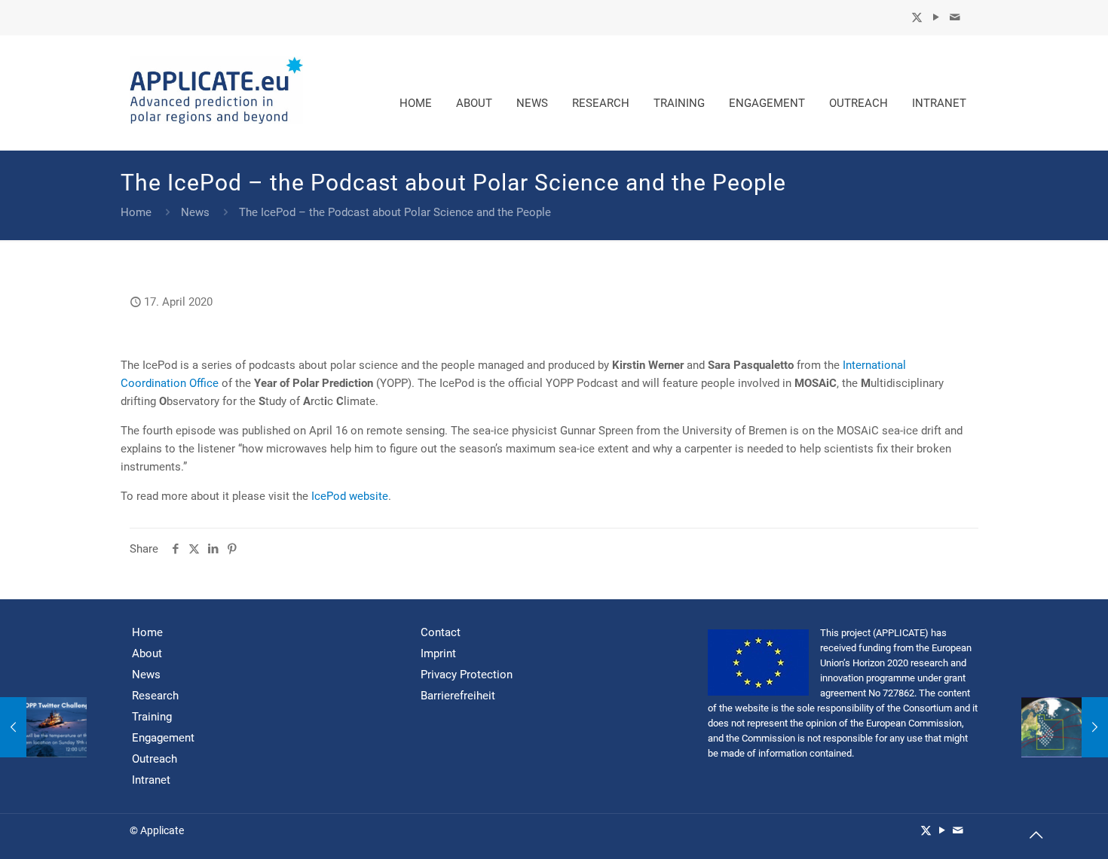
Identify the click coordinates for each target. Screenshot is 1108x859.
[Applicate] (216, 92)
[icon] (954, 17)
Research (155, 695)
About (147, 653)
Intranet (151, 780)
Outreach (154, 759)
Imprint (438, 653)
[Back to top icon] (1035, 837)
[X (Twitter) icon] (917, 17)
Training (152, 716)
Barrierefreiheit (458, 695)
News (195, 212)
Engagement (163, 738)
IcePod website (349, 496)
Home (136, 212)
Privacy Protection (467, 674)
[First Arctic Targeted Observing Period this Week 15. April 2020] (43, 727)
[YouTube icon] (935, 17)
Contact (441, 632)
